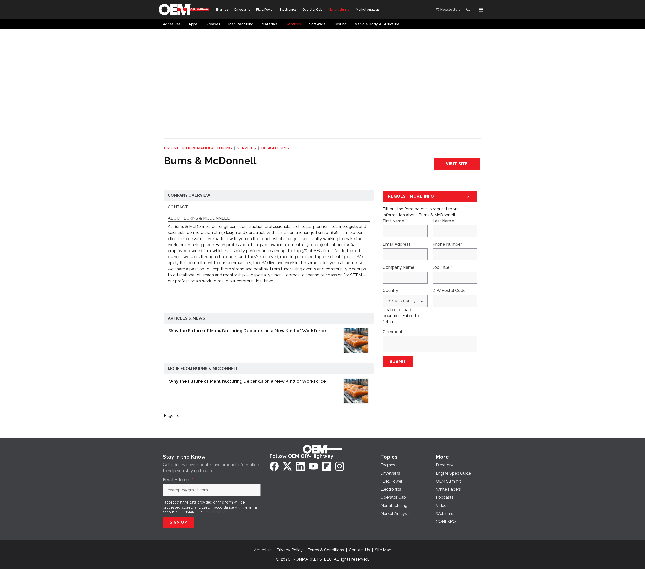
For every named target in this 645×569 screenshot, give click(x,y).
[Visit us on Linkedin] (300, 466)
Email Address (398, 244)
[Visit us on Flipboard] (326, 466)
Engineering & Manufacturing (198, 148)
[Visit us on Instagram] (339, 466)
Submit (398, 361)
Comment (392, 332)
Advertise (263, 550)
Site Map (383, 550)
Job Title (442, 267)
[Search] (468, 10)
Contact (178, 207)
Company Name (398, 267)
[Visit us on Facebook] (274, 466)
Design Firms (275, 148)
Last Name (445, 221)
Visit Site (457, 163)
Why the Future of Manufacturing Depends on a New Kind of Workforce (247, 330)
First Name (395, 221)
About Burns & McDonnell (199, 218)
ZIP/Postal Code (449, 291)
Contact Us (359, 550)
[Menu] (481, 10)
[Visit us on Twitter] (287, 466)
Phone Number (447, 244)
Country (392, 291)
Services (246, 148)
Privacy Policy (216, 512)
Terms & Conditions (326, 550)
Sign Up (178, 522)
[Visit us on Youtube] (313, 466)
